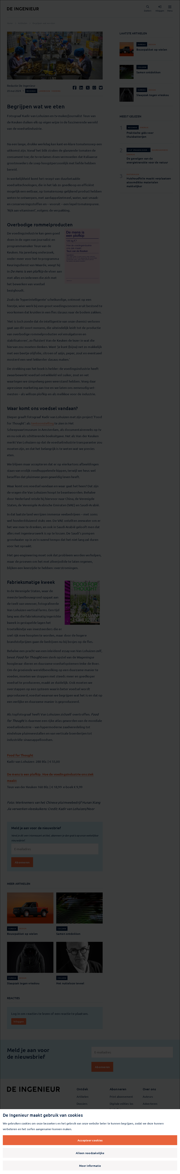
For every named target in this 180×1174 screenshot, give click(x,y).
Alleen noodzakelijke (90, 1153)
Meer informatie (90, 1165)
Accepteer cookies (90, 1140)
